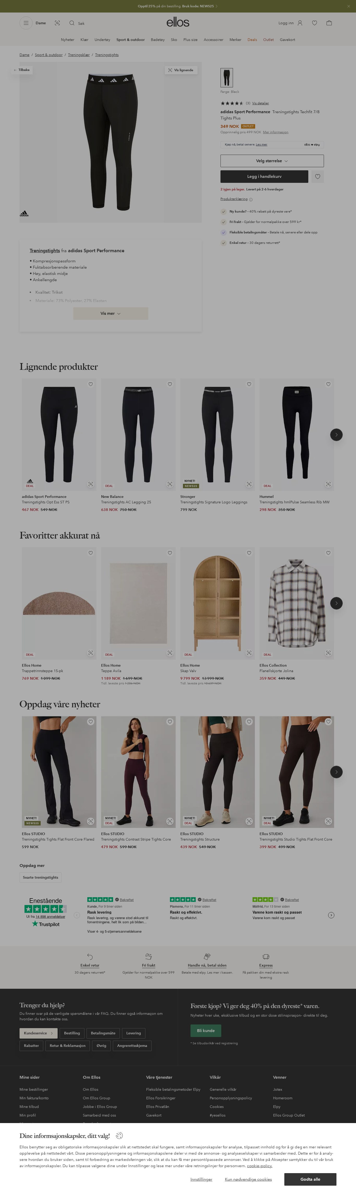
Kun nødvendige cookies (248, 1179)
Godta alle (310, 1179)
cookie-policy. (259, 1165)
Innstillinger (201, 1179)
